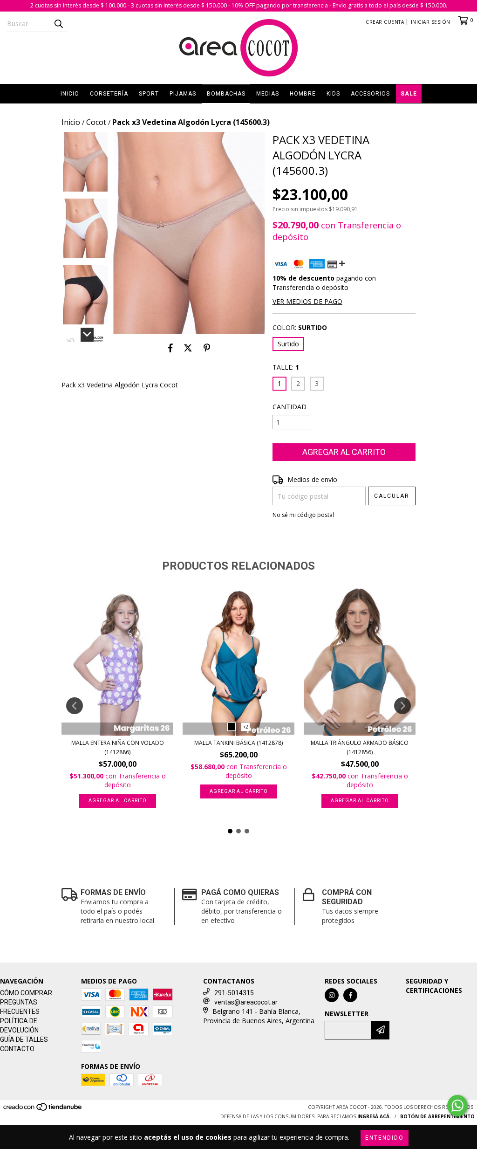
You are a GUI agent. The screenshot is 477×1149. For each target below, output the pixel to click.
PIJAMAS (183, 93)
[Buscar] (58, 23)
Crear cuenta (385, 22)
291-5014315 (234, 993)
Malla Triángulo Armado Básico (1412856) (360, 747)
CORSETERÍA (109, 93)
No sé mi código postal (303, 515)
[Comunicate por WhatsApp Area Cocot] (457, 1105)
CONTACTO (17, 1049)
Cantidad (290, 406)
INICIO (70, 93)
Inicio (70, 122)
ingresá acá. (374, 1116)
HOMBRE (303, 93)
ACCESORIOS (370, 93)
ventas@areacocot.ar (246, 1002)
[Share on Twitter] (188, 347)
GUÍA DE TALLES (24, 1039)
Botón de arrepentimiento (437, 1116)
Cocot (96, 122)
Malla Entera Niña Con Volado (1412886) (117, 747)
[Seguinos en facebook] (350, 995)
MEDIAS (267, 93)
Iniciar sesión (430, 22)
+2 (245, 726)
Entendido (384, 1138)
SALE (409, 93)
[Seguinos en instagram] (332, 995)
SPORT (149, 93)
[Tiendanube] (43, 1110)
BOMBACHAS (226, 93)
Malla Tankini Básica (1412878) (238, 743)
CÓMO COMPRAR (26, 993)
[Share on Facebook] (170, 347)
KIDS (333, 93)
